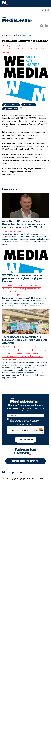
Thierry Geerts (37, 356)
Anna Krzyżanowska (35, 347)
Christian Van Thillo (10, 350)
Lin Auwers (18, 353)
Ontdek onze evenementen (25, 461)
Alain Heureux (20, 347)
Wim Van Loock (25, 35)
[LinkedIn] (46, 26)
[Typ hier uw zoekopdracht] (41, 26)
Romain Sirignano (9, 356)
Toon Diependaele (9, 359)
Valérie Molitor (23, 359)
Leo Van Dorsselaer (33, 289)
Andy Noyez (7, 46)
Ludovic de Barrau (31, 353)
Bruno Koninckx (20, 46)
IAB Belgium (7, 353)
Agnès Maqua (8, 347)
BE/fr (47, 10)
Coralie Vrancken (25, 350)
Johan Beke (7, 289)
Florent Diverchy (34, 46)
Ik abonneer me (25, 440)
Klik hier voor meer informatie (25, 424)
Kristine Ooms (8, 49)
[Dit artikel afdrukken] (21, 108)
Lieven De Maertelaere (11, 292)
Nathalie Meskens (22, 49)
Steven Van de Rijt (37, 49)
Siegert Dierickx (24, 356)
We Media (6, 52)
